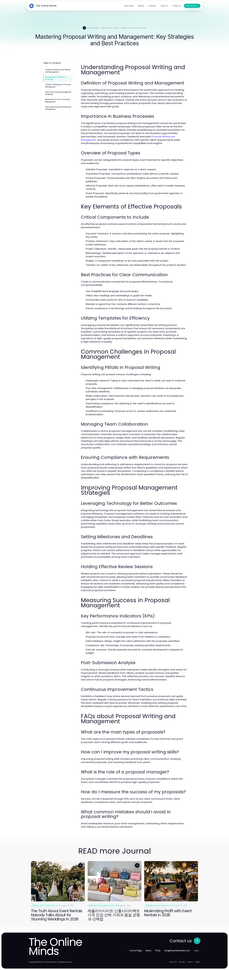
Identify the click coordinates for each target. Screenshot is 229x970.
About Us (173, 962)
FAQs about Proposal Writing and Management (58, 108)
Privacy (182, 962)
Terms (190, 962)
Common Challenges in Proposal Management (58, 85)
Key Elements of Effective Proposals (55, 78)
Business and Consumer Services (133, 28)
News (148, 950)
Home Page (136, 950)
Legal (197, 962)
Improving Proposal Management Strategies (58, 93)
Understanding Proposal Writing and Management (57, 71)
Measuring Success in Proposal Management (57, 100)
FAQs (158, 950)
